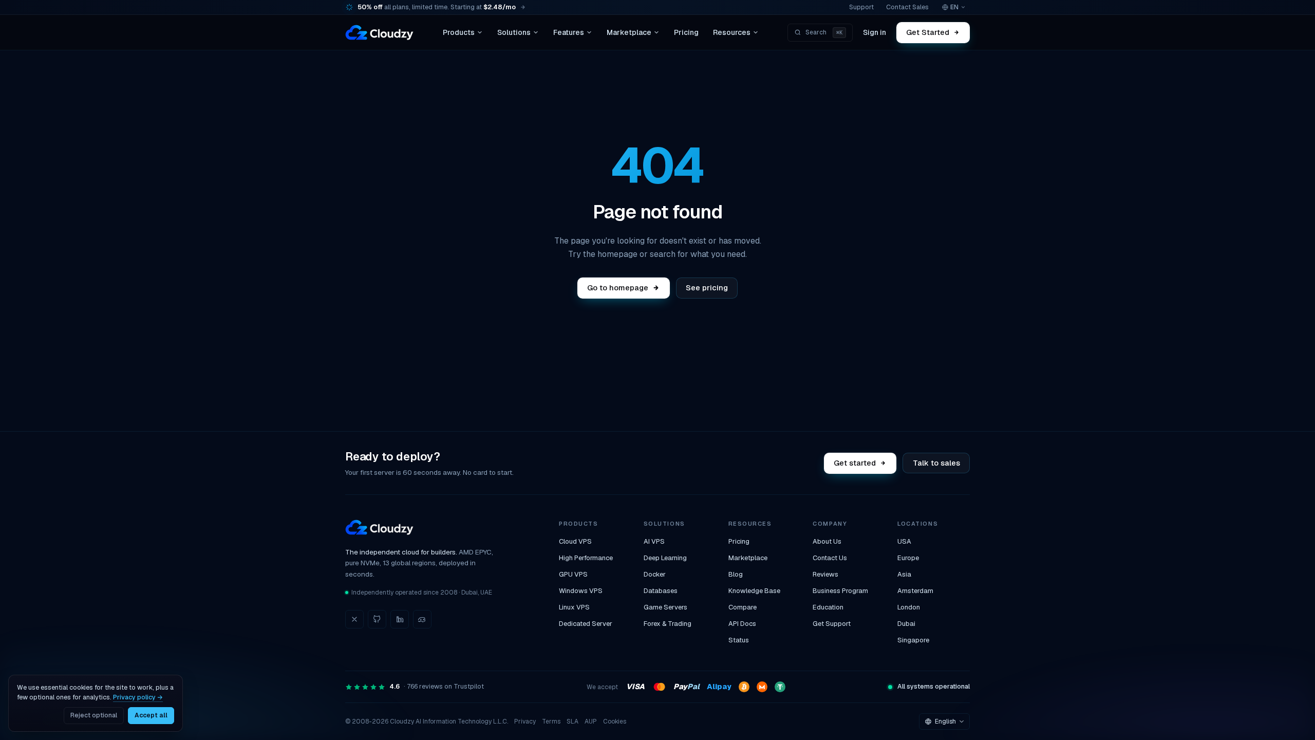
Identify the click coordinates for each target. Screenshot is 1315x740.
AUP (591, 721)
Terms (551, 721)
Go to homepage (617, 287)
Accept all (151, 715)
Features (568, 32)
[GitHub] (377, 619)
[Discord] (422, 619)
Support (861, 7)
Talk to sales (936, 463)
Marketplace (629, 32)
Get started (855, 463)
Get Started (928, 32)
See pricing (707, 287)
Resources (731, 32)
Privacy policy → (138, 697)
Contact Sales (907, 7)
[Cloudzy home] (379, 32)
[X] (354, 619)
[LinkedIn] (399, 619)
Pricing (686, 32)
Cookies (614, 721)
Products (459, 32)
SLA (572, 721)
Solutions (514, 32)
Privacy (525, 721)
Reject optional (93, 715)
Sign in (874, 32)
